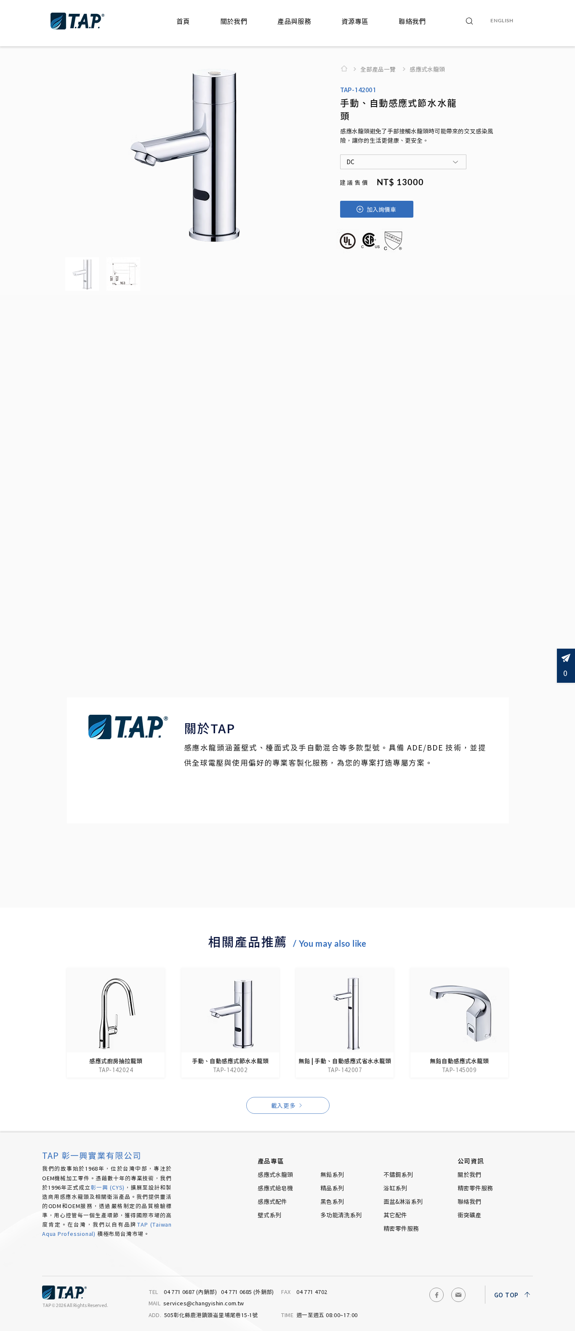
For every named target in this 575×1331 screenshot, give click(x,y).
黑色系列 (332, 1201)
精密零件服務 (401, 1228)
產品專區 (271, 1160)
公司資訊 (471, 1160)
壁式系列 (269, 1215)
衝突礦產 (469, 1215)
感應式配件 (272, 1201)
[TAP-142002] (230, 1023)
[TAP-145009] (459, 1023)
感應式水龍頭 (275, 1174)
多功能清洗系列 (341, 1215)
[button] (234, 21)
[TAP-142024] (116, 1023)
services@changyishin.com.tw (196, 1303)
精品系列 (332, 1188)
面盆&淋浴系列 (403, 1201)
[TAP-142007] (345, 1023)
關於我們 (469, 1174)
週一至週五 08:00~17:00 (319, 1315)
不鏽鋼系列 (398, 1174)
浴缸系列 (395, 1188)
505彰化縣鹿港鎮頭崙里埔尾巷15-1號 (204, 1315)
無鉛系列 (332, 1174)
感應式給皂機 (275, 1188)
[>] (346, 69)
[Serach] (469, 21)
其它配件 (395, 1215)
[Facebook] (436, 1295)
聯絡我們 (469, 1201)
